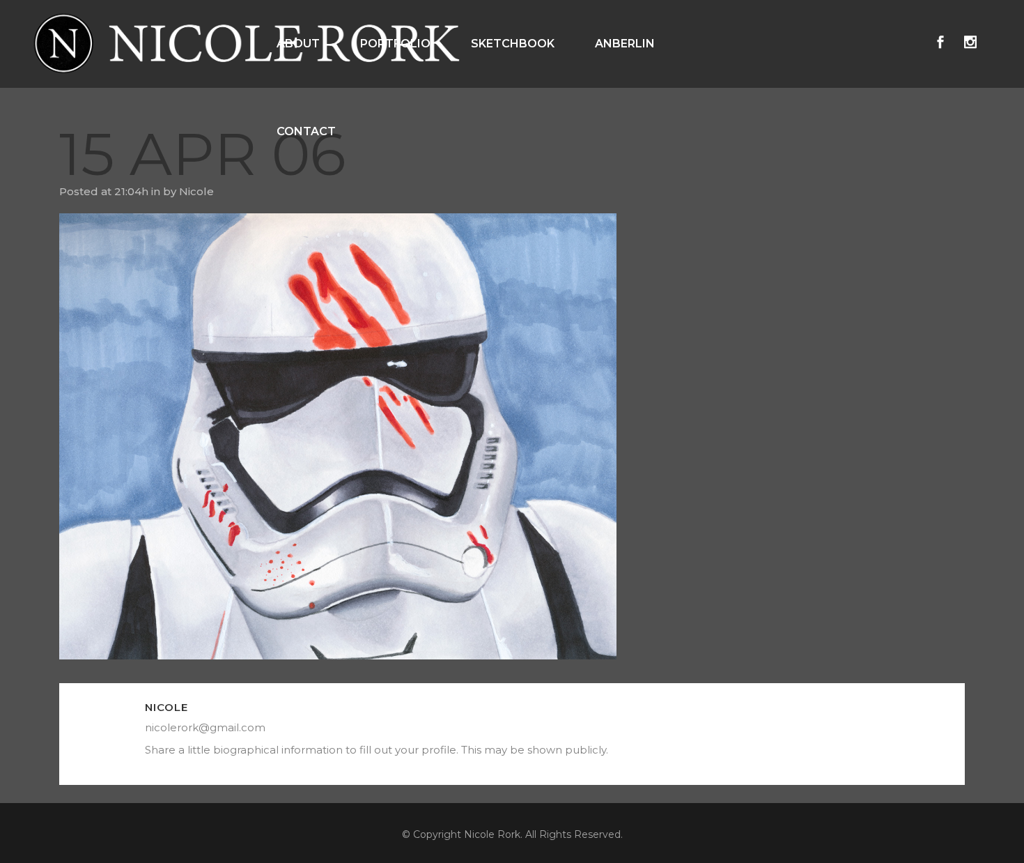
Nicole (196, 191)
